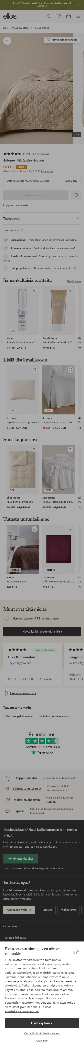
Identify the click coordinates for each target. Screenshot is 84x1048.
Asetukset (42, 1041)
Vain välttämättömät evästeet (42, 1033)
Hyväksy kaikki (42, 1023)
